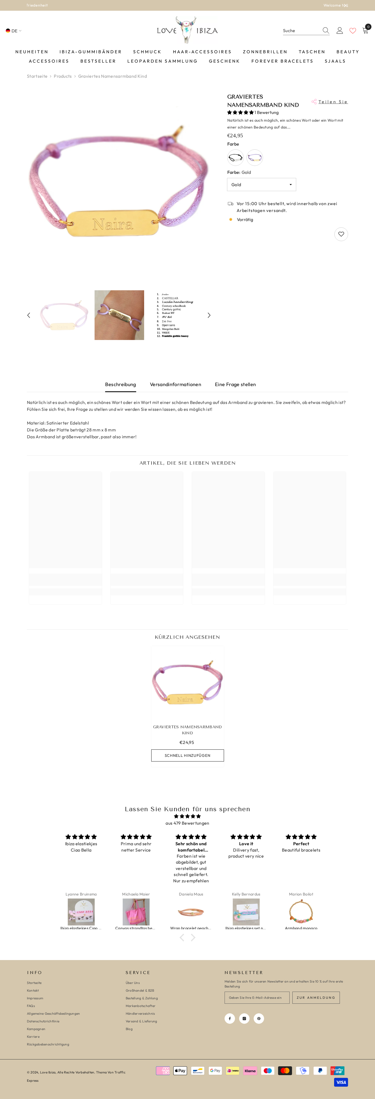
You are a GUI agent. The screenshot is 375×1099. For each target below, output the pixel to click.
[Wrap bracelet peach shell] (188, 912)
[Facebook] (230, 1018)
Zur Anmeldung (316, 997)
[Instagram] (244, 1018)
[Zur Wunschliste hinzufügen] (341, 234)
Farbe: (239, 172)
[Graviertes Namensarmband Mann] (235, 157)
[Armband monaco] (298, 912)
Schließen (345, 5)
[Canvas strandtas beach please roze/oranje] (133, 912)
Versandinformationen (175, 384)
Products (63, 76)
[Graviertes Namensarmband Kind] (187, 682)
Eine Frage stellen (235, 384)
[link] (65, 580)
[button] (28, 315)
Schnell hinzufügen (188, 755)
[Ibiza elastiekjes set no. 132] (243, 912)
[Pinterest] (259, 1018)
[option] (187, 5)
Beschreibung (120, 384)
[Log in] (340, 30)
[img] (187, 816)
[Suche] (306, 30)
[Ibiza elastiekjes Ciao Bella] (78, 912)
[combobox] (301, 30)
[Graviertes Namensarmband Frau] (255, 157)
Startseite (37, 76)
